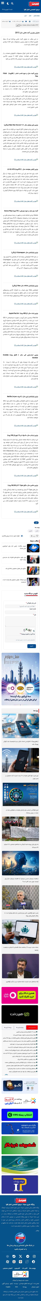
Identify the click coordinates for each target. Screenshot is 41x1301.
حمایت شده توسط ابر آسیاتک (20, 1280)
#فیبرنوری (17, 1268)
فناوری (30, 531)
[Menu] (2, 3)
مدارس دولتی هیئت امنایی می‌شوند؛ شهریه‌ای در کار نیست (22, 1047)
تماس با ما (36, 1283)
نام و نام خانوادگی (31, 603)
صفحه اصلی (36, 16)
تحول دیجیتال (35, 1287)
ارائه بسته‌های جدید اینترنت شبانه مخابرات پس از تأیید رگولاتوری (22, 982)
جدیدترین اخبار (32, 1027)
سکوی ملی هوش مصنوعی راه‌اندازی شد (16, 569)
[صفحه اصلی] (20, 4)
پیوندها (25, 1287)
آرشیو (11, 1283)
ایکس (37, 531)
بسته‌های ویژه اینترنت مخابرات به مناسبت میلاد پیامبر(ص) (22, 1069)
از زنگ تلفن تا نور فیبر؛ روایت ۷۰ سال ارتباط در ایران (24, 1056)
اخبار (30, 16)
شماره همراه (33, 609)
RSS (16, 1287)
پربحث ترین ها (7, 1027)
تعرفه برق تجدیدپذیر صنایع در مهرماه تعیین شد (24, 1035)
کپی (18, 25)
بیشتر (6, 1075)
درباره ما (16, 1283)
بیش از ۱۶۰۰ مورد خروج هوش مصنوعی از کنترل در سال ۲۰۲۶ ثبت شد (19, 1053)
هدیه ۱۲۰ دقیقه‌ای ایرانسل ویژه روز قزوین (26, 1032)
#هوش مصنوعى (7, 1268)
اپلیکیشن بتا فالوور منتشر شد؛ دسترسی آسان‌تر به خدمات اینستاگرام (19, 1041)
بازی (25, 16)
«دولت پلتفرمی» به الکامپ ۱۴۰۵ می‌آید (27, 1059)
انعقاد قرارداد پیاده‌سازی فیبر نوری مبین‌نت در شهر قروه (23, 1044)
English (8, 1287)
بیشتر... (37, 1231)
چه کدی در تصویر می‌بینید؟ (28, 634)
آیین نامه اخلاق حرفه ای (25, 1283)
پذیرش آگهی (5, 1283)
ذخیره (31, 646)
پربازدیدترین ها (19, 1027)
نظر (35, 615)
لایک (34, 536)
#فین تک (24, 1268)
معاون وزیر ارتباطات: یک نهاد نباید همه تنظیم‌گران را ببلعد (22, 1072)
